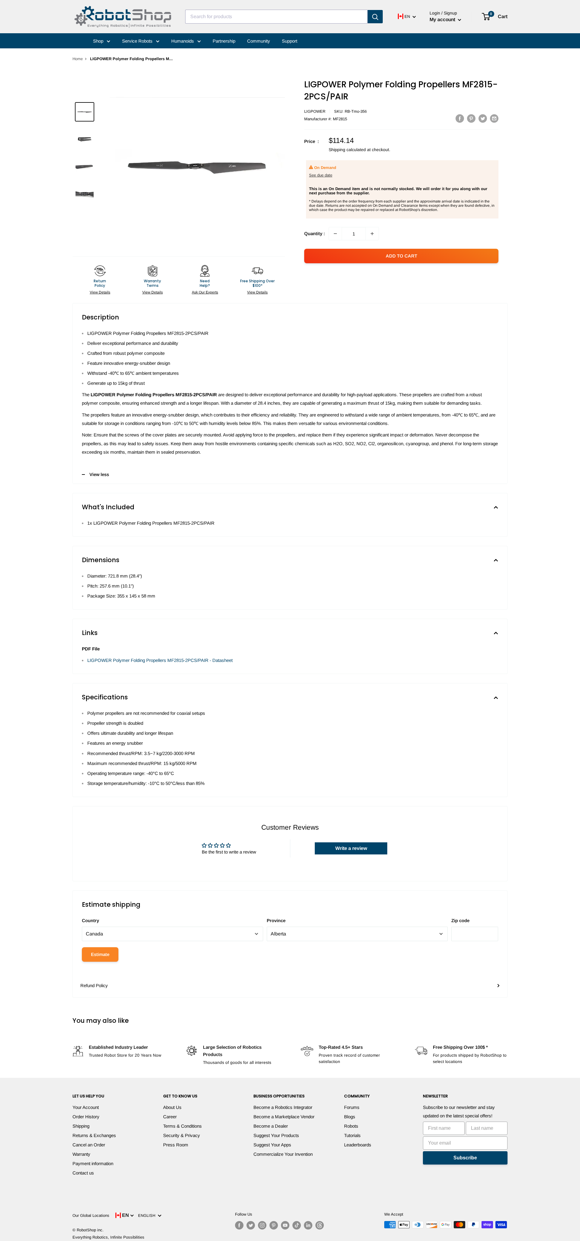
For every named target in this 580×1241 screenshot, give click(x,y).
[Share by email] (494, 118)
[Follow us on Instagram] (262, 1225)
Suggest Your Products (276, 1135)
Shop (99, 41)
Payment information (92, 1163)
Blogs (349, 1116)
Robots (351, 1126)
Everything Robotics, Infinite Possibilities (108, 1237)
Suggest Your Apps (272, 1144)
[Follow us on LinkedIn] (308, 1225)
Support (289, 41)
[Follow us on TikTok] (296, 1225)
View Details (100, 292)
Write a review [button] (351, 848)
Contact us (83, 1172)
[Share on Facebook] (460, 118)
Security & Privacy (181, 1135)
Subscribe (465, 1157)
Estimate (100, 954)
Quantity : (314, 233)
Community (258, 41)
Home (77, 59)
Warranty (81, 1154)
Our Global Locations (90, 1215)
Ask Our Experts (205, 292)
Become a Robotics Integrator (282, 1107)
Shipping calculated (347, 149)
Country (90, 920)
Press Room (175, 1144)
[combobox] (276, 17)
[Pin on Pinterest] (471, 118)
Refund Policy (94, 985)
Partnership (224, 41)
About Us (172, 1107)
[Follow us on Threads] (319, 1225)
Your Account (85, 1107)
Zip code (460, 920)
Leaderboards (357, 1144)
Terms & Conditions (182, 1126)
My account (443, 19)
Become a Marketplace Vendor (283, 1116)
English (148, 1215)
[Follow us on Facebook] (239, 1225)
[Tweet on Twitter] (482, 118)
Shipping (80, 1126)
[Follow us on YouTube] (285, 1225)
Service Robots (138, 41)
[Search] (375, 16)
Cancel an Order (88, 1144)
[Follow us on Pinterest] (273, 1225)
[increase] (372, 233)
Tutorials (352, 1135)
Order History (85, 1116)
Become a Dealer (270, 1126)
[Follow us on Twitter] (250, 1225)
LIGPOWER (314, 111)
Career (170, 1116)
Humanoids (183, 41)
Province (276, 920)
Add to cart (401, 255)
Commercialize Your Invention (283, 1154)
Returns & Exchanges (94, 1135)
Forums (351, 1107)
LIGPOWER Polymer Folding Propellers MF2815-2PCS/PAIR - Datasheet (160, 660)
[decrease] (335, 233)
